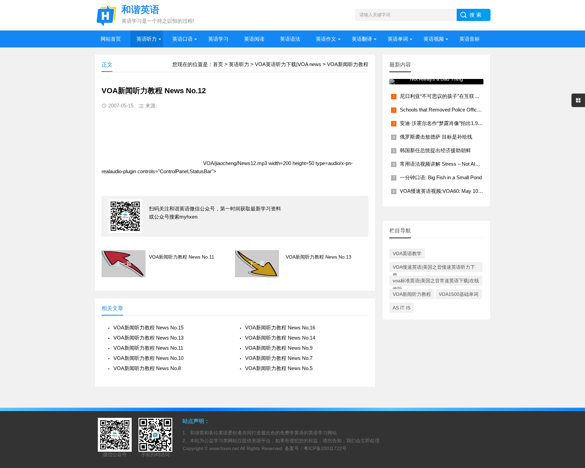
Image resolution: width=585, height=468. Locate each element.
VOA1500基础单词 (458, 294)
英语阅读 (254, 39)
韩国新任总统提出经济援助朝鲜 (435, 150)
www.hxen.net (224, 448)
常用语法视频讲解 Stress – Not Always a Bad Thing (457, 164)
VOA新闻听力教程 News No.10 (148, 358)
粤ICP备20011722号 (325, 448)
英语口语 (182, 39)
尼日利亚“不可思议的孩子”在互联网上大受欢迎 (452, 96)
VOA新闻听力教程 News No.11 (181, 257)
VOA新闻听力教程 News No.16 (280, 327)
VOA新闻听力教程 (347, 64)
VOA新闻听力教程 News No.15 (148, 327)
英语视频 (434, 39)
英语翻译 (362, 39)
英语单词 (398, 39)
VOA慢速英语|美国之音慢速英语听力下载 (434, 268)
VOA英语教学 (407, 253)
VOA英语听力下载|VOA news (288, 64)
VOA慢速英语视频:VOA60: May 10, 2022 (446, 191)
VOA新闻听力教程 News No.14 (280, 338)
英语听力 (146, 39)
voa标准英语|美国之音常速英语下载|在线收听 (436, 282)
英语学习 (218, 39)
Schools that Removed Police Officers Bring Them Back (462, 110)
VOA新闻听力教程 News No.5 (278, 368)
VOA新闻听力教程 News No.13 (318, 257)
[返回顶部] (571, 414)
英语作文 (326, 39)
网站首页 (111, 39)
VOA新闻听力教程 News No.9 (278, 348)
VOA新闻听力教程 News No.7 (278, 358)
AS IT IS (401, 307)
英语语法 (290, 39)
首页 (218, 64)
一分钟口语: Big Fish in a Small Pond (441, 177)
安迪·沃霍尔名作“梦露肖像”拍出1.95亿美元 (448, 123)
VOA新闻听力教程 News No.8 (147, 368)
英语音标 (469, 39)
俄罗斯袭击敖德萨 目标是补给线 (436, 137)
